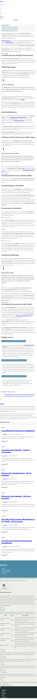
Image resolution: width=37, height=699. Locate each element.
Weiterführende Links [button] (7, 392)
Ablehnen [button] (24, 580)
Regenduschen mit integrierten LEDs (24, 315)
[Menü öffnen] (1, 18)
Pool (3, 11)
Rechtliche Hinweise (6, 570)
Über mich (4, 13)
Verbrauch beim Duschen (18, 120)
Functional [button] (2, 649)
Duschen (4, 10)
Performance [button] (2, 656)
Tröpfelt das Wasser (5, 40)
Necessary (3, 609)
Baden (3, 8)
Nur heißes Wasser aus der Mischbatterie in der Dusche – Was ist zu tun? (18, 520)
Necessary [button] (2, 607)
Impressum (4, 573)
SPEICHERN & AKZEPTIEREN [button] (6, 685)
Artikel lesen (4, 441)
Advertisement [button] (3, 670)
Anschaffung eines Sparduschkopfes (18, 117)
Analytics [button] (2, 662)
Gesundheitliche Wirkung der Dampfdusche (18, 431)
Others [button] (1, 679)
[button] (4, 117)
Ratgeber (4, 7)
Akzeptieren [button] (18, 580)
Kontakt (3, 568)
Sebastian (16, 20)
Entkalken (23, 99)
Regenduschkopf (9, 42)
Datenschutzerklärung (6, 571)
